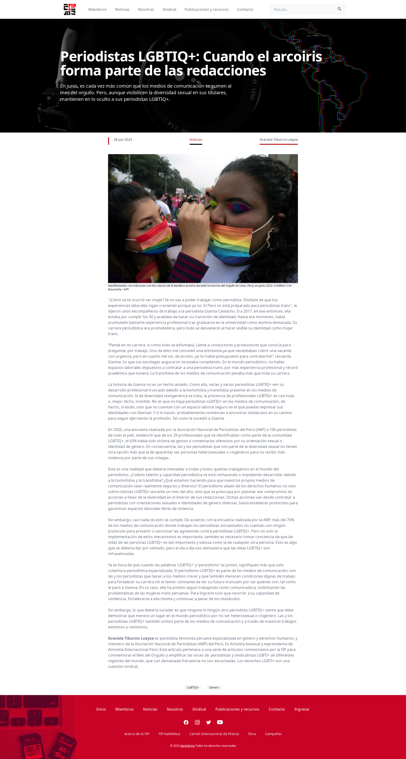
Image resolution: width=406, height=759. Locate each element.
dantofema (187, 746)
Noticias (122, 9)
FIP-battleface (169, 734)
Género (214, 687)
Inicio (101, 709)
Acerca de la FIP (136, 734)
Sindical (170, 9)
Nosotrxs (146, 9)
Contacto (245, 9)
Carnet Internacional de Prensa (214, 734)
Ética (252, 734)
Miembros (98, 9)
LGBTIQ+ (193, 687)
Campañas (273, 734)
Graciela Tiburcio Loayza (279, 139)
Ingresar (302, 709)
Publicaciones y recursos (207, 9)
